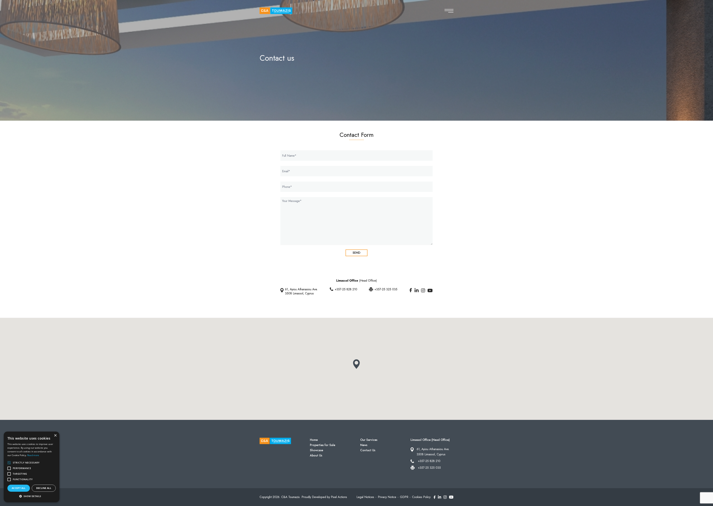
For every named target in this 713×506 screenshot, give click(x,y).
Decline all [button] (43, 488)
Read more (33, 455)
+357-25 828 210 (346, 289)
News (363, 445)
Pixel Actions (339, 497)
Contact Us (367, 450)
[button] (31, 496)
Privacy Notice (387, 497)
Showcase (316, 450)
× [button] (55, 435)
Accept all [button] (19, 488)
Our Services (368, 440)
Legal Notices (365, 497)
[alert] (31, 467)
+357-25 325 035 (386, 289)
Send (356, 253)
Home (314, 440)
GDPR (404, 497)
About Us (316, 455)
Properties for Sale (322, 445)
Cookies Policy (421, 497)
